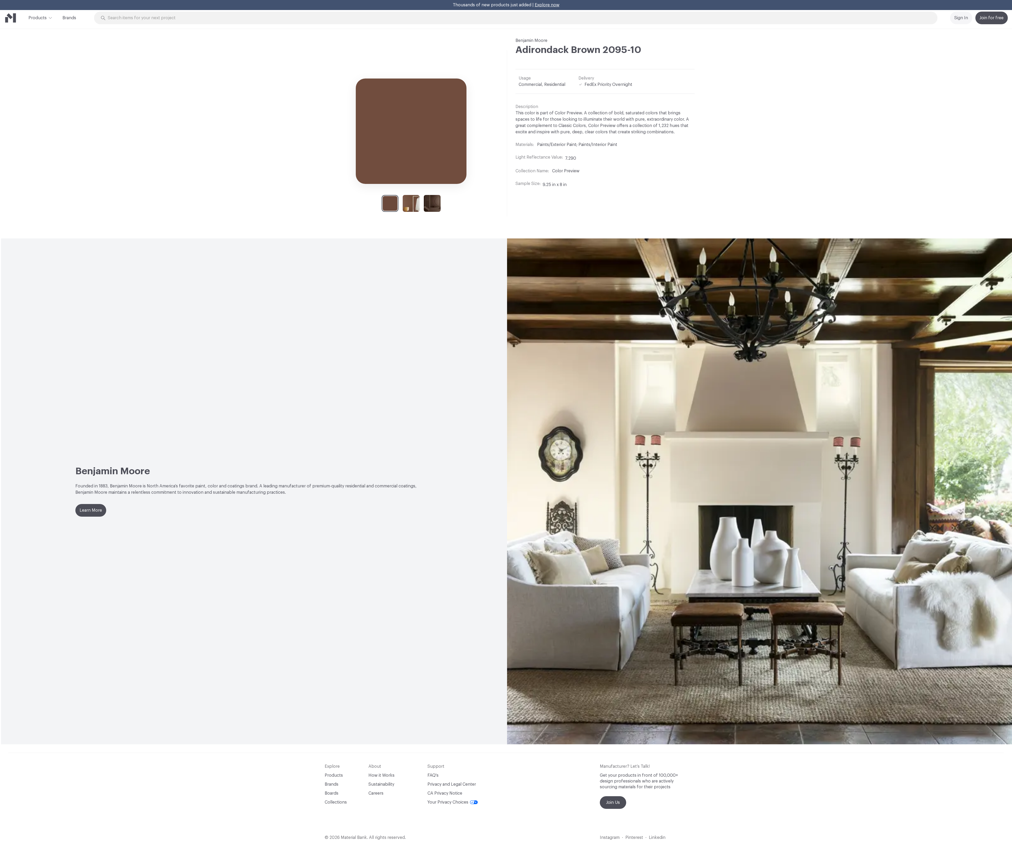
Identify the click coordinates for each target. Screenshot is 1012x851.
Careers (375, 793)
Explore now (547, 5)
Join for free (992, 18)
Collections (336, 802)
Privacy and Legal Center (451, 784)
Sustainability (381, 784)
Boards (331, 793)
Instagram (610, 837)
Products (37, 18)
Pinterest (634, 837)
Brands (69, 18)
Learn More (91, 510)
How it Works (381, 775)
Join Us (613, 802)
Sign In (961, 18)
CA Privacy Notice (444, 793)
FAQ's (433, 775)
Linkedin (657, 837)
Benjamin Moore (531, 40)
